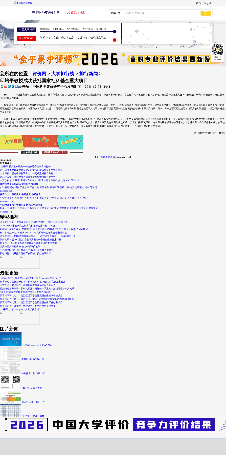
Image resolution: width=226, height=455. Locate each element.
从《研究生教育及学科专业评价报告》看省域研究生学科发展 (31, 170)
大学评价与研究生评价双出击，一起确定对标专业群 (26, 173)
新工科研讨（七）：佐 (33, 402)
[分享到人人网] (13, 86)
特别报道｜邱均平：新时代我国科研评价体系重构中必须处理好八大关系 (37, 288)
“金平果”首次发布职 (32, 387)
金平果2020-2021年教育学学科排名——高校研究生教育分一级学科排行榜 (37, 236)
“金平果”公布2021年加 (33, 416)
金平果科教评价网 (105, 157)
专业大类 (58, 37)
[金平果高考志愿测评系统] (30, 268)
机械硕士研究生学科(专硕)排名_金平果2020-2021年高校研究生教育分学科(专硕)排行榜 (44, 229)
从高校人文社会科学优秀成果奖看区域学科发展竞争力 (28, 177)
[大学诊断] (30, 323)
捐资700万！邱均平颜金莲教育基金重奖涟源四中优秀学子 (29, 243)
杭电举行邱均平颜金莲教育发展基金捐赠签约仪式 (25, 253)
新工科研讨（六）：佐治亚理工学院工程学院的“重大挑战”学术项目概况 (37, 299)
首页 (198, 3)
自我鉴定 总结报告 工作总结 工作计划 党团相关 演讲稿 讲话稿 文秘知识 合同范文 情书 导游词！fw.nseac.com (49, 187)
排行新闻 (88, 73)
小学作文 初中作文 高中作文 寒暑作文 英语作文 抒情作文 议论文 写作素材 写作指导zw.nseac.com (43, 198)
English (207, 3)
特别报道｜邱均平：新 (33, 373)
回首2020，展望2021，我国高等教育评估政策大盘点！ (28, 285)
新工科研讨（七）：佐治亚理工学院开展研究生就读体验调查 (31, 295)
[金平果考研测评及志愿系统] (10, 268)
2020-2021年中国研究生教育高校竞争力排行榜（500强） (29, 225)
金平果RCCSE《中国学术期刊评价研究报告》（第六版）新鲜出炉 (34, 222)
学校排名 (45, 29)
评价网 (39, 73)
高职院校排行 (27, 38)
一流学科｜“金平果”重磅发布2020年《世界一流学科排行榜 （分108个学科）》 (40, 180)
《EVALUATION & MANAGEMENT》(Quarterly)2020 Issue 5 (30, 278)
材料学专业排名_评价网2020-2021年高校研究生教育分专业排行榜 (33, 232)
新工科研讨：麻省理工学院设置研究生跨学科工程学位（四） (31, 306)
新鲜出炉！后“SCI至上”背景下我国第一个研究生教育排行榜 (30, 239)
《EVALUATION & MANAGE (37, 345)
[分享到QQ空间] (2, 86)
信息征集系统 (98, 37)
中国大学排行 (27, 29)
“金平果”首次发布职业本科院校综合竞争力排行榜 (25, 166)
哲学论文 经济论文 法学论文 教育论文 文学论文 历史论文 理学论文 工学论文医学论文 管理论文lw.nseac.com (49, 208)
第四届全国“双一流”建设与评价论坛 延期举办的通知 (27, 250)
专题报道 (101, 29)
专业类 (70, 37)
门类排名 (58, 29)
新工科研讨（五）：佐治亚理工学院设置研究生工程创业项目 (31, 302)
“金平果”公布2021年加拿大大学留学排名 (20, 309)
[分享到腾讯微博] (9, 86)
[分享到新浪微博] (5, 86)
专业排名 (87, 29)
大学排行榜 (62, 73)
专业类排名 (73, 29)
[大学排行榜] (10, 323)
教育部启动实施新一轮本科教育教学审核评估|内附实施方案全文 (32, 281)
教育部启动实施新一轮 (33, 359)
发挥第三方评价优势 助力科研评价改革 (20, 246)
